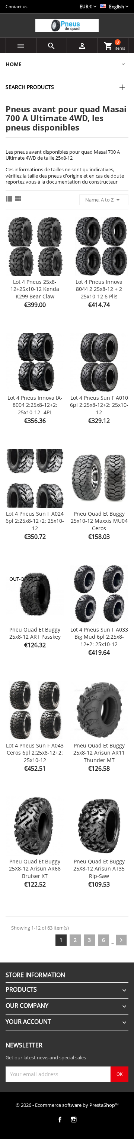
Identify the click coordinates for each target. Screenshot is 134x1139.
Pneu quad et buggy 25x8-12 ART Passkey (35, 633)
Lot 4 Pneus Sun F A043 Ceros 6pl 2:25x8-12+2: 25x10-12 (35, 753)
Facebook (60, 1120)
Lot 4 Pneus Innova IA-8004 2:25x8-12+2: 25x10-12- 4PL (35, 405)
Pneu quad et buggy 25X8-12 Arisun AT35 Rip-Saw (99, 869)
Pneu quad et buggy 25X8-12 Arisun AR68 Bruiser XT (35, 869)
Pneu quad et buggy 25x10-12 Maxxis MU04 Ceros (99, 521)
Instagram (73, 1120)
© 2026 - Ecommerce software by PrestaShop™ (67, 1105)
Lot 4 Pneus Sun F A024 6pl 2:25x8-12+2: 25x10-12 (35, 521)
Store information (35, 975)
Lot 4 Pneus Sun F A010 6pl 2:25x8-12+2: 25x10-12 (99, 405)
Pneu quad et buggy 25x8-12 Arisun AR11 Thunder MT (99, 753)
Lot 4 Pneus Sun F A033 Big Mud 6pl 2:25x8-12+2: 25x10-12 (99, 637)
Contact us (17, 6)
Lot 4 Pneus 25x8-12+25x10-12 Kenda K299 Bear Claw (34, 289)
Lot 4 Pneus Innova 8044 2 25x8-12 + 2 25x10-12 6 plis (99, 289)
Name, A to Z (103, 199)
